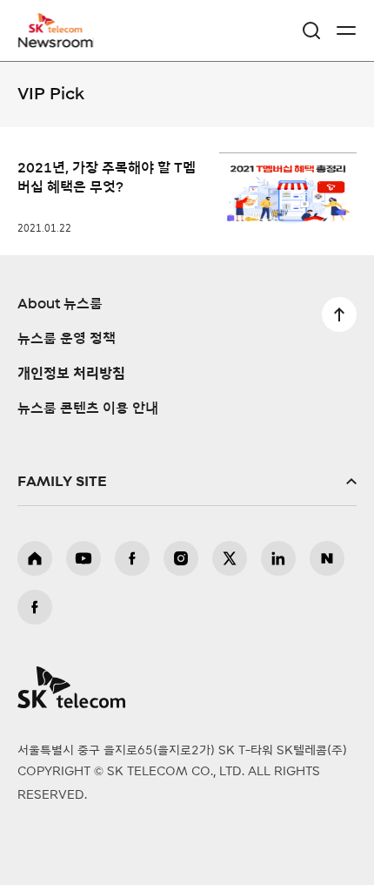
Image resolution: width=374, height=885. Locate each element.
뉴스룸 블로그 (327, 558)
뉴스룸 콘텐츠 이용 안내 (87, 408)
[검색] (311, 30)
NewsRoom (56, 41)
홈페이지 (34, 558)
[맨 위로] (339, 314)
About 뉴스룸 (60, 304)
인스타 (181, 558)
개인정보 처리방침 (71, 374)
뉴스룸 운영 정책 (66, 339)
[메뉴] (346, 30)
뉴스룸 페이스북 (34, 607)
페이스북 (132, 558)
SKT (60, 30)
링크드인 (278, 558)
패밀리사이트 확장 (187, 481)
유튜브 (83, 558)
